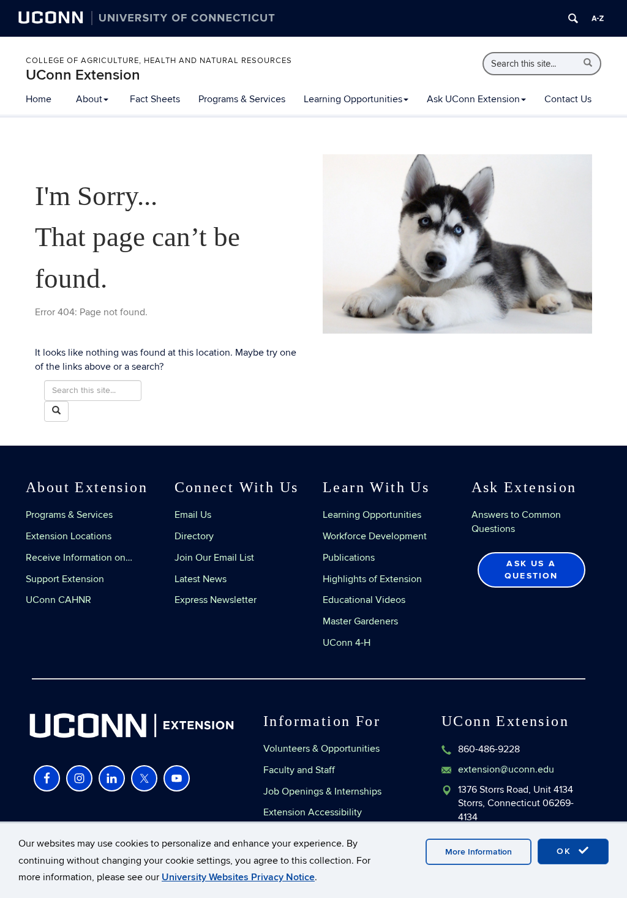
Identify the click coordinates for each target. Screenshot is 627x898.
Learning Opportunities (353, 99)
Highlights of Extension (372, 579)
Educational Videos (364, 600)
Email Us (193, 515)
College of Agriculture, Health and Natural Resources (159, 60)
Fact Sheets (155, 99)
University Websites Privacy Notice (238, 877)
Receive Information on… (79, 558)
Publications (349, 558)
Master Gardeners (360, 621)
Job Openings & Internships (322, 791)
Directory (194, 536)
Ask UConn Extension (473, 99)
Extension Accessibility (312, 812)
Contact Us (567, 99)
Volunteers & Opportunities (321, 749)
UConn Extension (83, 75)
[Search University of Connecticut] (573, 18)
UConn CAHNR (58, 600)
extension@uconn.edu (506, 769)
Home (38, 99)
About (89, 99)
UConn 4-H (346, 643)
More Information (478, 852)
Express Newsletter (216, 600)
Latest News (201, 579)
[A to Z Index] (597, 18)
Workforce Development (375, 536)
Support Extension (65, 579)
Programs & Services (241, 99)
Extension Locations (68, 536)
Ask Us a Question (531, 569)
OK (566, 851)
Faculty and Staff (299, 770)
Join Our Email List (214, 558)
